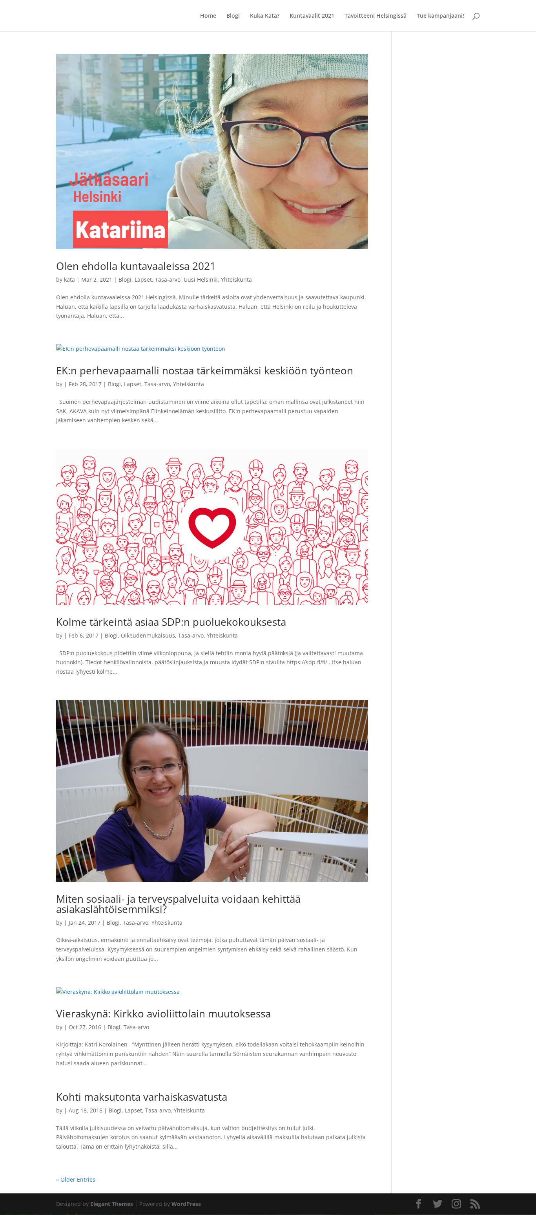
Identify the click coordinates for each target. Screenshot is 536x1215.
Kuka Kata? (264, 16)
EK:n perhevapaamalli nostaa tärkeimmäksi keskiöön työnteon (204, 370)
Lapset (143, 279)
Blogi (233, 16)
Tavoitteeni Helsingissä (376, 16)
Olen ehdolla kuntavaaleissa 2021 (136, 266)
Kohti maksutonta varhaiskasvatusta (141, 1097)
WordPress (186, 1204)
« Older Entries (75, 1179)
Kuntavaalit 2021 (312, 16)
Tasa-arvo (167, 279)
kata (69, 279)
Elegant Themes (111, 1204)
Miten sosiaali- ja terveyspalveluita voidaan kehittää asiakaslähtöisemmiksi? (178, 904)
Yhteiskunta (236, 279)
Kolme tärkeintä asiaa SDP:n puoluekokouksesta (171, 622)
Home (208, 16)
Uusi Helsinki (201, 279)
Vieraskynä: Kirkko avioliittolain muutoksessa (163, 1013)
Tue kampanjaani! (440, 16)
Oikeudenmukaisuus (148, 635)
